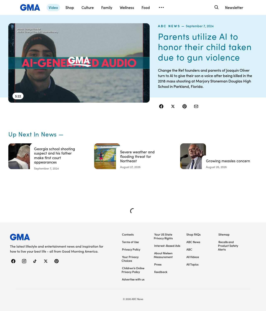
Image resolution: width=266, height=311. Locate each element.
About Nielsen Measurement (163, 255)
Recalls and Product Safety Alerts (228, 245)
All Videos (192, 257)
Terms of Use (130, 242)
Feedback (160, 272)
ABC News (169, 25)
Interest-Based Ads (167, 245)
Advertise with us (133, 279)
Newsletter (234, 7)
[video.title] (79, 63)
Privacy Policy (131, 249)
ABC (189, 249)
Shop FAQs (193, 234)
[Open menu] (161, 7)
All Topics (192, 264)
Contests (128, 234)
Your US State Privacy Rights (163, 236)
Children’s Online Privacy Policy (133, 270)
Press (157, 264)
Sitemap (224, 234)
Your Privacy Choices (130, 259)
